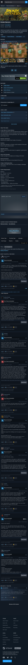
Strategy (3, 36)
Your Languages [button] (8, 246)
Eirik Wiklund (8, 24)
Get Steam (15, 635)
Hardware (15, 625)
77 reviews (6, 395)
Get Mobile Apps (7, 661)
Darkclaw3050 (7, 550)
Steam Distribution (6, 627)
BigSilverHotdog (7, 357)
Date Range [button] (3, 240)
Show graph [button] (23, 243)
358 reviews (6, 485)
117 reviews (6, 515)
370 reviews (12, 449)
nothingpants (7, 447)
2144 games (6, 449)
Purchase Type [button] (12, 238)
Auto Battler (19, 36)
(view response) (4, 293)
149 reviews (6, 358)
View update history (5, 118)
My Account (15, 642)
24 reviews (6, 334)
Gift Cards (5, 629)
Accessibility (5, 637)
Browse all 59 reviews (14, 604)
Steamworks (5, 625)
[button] (3, 5)
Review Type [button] (3, 238)
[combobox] (14, 2)
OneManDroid (7, 514)
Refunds (4, 644)
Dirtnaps (6, 333)
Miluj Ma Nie (7, 256)
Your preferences (12, 223)
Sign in (2, 66)
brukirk (5, 483)
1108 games (6, 298)
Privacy (4, 635)
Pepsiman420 (7, 394)
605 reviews (6, 551)
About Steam (5, 620)
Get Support (15, 639)
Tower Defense (10, 36)
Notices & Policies (6, 639)
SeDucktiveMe (7, 297)
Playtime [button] (10, 240)
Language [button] (20, 238)
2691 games (6, 417)
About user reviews (4, 223)
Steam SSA (5, 623)
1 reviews (5, 257)
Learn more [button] (23, 105)
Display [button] (16, 240)
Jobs (14, 623)
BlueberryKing (7, 416)
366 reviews (12, 298)
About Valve (15, 620)
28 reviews (12, 417)
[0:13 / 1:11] (14, 50)
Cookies (4, 642)
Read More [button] (23, 281)
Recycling (15, 627)
